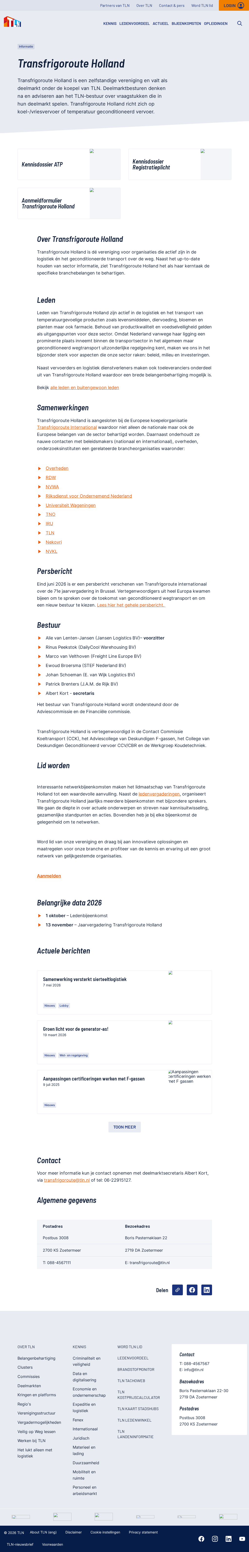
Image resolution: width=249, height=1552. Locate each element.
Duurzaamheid (86, 1462)
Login (230, 5)
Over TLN (144, 5)
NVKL (51, 551)
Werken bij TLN (31, 1440)
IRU (49, 523)
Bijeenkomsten (186, 23)
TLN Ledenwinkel (134, 1420)
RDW (51, 477)
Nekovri (54, 542)
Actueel (161, 23)
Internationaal (85, 1428)
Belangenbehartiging (36, 1358)
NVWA (52, 486)
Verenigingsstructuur (36, 1413)
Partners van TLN (115, 5)
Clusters (25, 1367)
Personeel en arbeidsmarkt (85, 1490)
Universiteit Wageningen (71, 505)
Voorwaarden (52, 1544)
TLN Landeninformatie (135, 1434)
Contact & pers (172, 5)
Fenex (78, 1419)
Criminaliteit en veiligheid (86, 1361)
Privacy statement (143, 1532)
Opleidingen (216, 23)
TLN (50, 532)
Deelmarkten (29, 1385)
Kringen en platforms (37, 1394)
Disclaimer (73, 1532)
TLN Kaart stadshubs (138, 1408)
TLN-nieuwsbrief (20, 1544)
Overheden (57, 468)
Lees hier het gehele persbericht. (131, 605)
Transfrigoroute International (67, 427)
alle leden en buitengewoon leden (84, 387)
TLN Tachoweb (131, 1380)
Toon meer (124, 1127)
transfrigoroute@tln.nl (67, 1180)
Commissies (29, 1376)
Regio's (24, 1404)
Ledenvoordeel (134, 23)
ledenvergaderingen (159, 793)
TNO (50, 514)
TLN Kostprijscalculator (138, 1394)
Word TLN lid (202, 5)
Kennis (109, 23)
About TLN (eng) (43, 1532)
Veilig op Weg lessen (36, 1431)
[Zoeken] (239, 23)
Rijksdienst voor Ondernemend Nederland (89, 496)
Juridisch (81, 1438)
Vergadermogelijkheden (39, 1422)
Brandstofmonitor (135, 1369)
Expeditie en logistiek (84, 1407)
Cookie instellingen (105, 1532)
